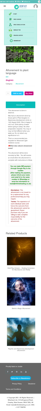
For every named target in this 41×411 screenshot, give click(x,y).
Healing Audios (18, 35)
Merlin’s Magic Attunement (21, 308)
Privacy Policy (17, 384)
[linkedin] (21, 372)
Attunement (20, 84)
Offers (18, 2)
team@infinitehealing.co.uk (20, 405)
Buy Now (29, 93)
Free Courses (17, 19)
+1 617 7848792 (20, 407)
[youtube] (26, 372)
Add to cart (17, 93)
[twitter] (12, 372)
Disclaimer (31, 384)
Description (20, 105)
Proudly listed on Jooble (14, 366)
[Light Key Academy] (20, 6)
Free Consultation (19, 24)
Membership (17, 40)
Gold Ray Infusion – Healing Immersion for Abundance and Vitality (21, 269)
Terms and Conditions (13, 389)
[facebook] (8, 372)
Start (4, 1)
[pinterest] (17, 372)
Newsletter (17, 30)
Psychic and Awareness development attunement (21, 349)
